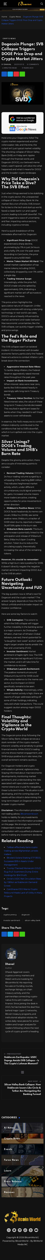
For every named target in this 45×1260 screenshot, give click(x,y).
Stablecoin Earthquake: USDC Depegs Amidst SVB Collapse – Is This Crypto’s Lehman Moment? (21, 1060)
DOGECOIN (26, 915)
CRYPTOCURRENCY (10, 915)
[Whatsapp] (22, 74)
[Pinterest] (16, 74)
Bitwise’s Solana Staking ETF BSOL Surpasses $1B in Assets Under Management (22, 861)
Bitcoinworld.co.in (29, 814)
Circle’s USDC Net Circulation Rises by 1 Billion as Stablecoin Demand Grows (22, 882)
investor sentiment (12, 920)
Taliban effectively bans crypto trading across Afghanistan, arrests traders (21, 850)
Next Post (33, 1081)
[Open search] (42, 3)
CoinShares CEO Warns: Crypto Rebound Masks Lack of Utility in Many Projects (23, 892)
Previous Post (14, 1054)
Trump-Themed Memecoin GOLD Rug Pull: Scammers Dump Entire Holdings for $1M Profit (22, 871)
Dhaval (7, 64)
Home (4, 17)
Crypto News (15, 17)
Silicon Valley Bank (32, 920)
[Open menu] (5, 3)
